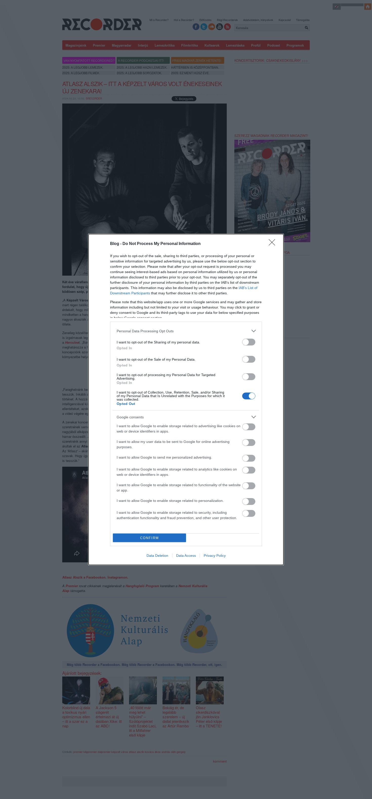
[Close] (273, 244)
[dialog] (186, 399)
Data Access (186, 556)
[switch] (248, 342)
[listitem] (186, 331)
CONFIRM (149, 538)
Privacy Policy (215, 556)
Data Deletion (157, 556)
